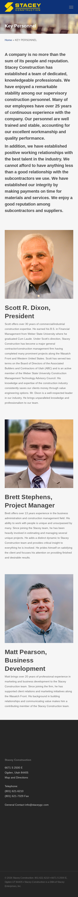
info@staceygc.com (37, 804)
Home (8, 39)
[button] (71, 7)
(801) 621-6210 (14, 791)
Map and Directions (16, 777)
